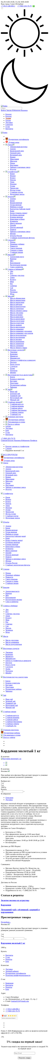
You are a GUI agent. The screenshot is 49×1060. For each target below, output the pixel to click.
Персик (13, 180)
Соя (11, 288)
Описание (9, 798)
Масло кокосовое (16, 317)
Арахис (13, 149)
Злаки (12, 277)
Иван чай (13, 391)
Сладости (13, 366)
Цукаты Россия (16, 236)
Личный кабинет (12, 971)
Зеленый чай (15, 394)
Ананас (13, 199)
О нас (7, 127)
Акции (8, 118)
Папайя (13, 225)
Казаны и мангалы (17, 379)
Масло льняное (16, 325)
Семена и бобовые (14, 269)
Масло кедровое (16, 315)
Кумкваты (14, 221)
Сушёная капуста (16, 404)
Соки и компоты (16, 267)
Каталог (8, 114)
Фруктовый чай (16, 398)
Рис (11, 284)
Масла (10, 296)
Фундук (13, 169)
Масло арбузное (16, 304)
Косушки (13, 381)
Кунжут (13, 279)
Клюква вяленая (16, 217)
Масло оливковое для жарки (21, 331)
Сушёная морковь (17, 406)
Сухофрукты (12, 172)
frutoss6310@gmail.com (20, 1001)
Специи (10, 240)
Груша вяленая (15, 205)
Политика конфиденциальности (17, 975)
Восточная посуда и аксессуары (19, 375)
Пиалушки (14, 383)
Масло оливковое (17, 329)
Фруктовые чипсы (17, 194)
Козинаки (14, 354)
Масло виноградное (18, 306)
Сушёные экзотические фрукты (22, 238)
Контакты (9, 129)
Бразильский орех (17, 151)
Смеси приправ (16, 248)
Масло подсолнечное (18, 335)
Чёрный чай (14, 400)
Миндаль (13, 161)
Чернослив (14, 188)
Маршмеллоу (15, 358)
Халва (12, 368)
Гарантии (9, 124)
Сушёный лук (15, 414)
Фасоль (13, 290)
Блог (7, 430)
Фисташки (14, 165)
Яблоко (13, 234)
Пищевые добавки (17, 244)
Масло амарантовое (17, 300)
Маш (12, 282)
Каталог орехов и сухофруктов (17, 446)
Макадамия (14, 159)
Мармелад (14, 356)
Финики (13, 184)
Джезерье (13, 352)
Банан (12, 201)
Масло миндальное (17, 327)
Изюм (12, 174)
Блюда (12, 377)
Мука (12, 294)
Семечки (13, 286)
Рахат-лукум (15, 364)
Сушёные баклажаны (18, 410)
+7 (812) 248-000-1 (12, 1009)
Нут (11, 273)
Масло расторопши (17, 337)
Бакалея (10, 255)
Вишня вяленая (16, 203)
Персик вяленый (16, 227)
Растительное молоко (18, 265)
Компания (9, 983)
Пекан (12, 163)
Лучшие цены (13, 142)
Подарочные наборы (18, 385)
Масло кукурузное (17, 321)
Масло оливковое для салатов (21, 333)
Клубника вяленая (17, 215)
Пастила (13, 362)
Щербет (13, 373)
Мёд (11, 261)
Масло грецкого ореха (18, 311)
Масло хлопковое (17, 346)
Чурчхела (13, 370)
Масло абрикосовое (17, 298)
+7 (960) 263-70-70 (8, 438)
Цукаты (10, 197)
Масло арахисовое (17, 302)
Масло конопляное (17, 319)
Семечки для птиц (17, 275)
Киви (12, 211)
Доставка (9, 122)
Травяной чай (15, 396)
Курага (12, 178)
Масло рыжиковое (17, 341)
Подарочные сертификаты (18, 139)
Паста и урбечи (13, 424)
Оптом (8, 120)
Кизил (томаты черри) (18, 213)
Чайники (13, 387)
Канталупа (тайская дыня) (20, 209)
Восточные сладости (15, 350)
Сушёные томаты (17, 412)
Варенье (13, 259)
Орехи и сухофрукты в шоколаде (23, 360)
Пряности (14, 246)
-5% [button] (2, 1037)
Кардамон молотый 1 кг (13, 943)
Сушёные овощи (16, 252)
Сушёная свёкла (16, 408)
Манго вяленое (16, 223)
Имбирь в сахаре (16, 207)
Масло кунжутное (17, 323)
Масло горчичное (17, 309)
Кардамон (6, 905)
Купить (4, 951)
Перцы (12, 242)
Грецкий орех (15, 153)
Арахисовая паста (17, 257)
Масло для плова (16, 313)
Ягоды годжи (15, 190)
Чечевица (13, 292)
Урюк (12, 182)
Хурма (12, 186)
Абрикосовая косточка (18, 147)
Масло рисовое (16, 339)
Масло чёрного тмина (18, 348)
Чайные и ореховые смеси (20, 167)
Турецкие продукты (15, 417)
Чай (9, 389)
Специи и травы (16, 250)
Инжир (13, 176)
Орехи (10, 145)
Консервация (15, 263)
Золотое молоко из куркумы (15, 900)
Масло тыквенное (17, 343)
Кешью (12, 157)
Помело (13, 229)
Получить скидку (24, 1058)
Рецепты (8, 959)
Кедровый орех (16, 155)
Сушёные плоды (16, 192)
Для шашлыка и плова (16, 422)
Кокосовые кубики (17, 219)
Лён (11, 271)
